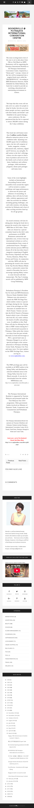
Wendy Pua (13, 41)
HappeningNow (10, 638)
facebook (9, 594)
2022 (8, 690)
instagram (24, 594)
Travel (7, 662)
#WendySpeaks (9, 616)
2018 (8, 700)
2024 (8, 685)
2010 (8, 791)
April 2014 (11, 730)
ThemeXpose (21, 805)
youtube (25, 601)
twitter (17, 594)
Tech (6, 652)
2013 (8, 784)
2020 (8, 695)
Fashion (7, 627)
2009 (8, 794)
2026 (8, 680)
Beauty (7, 623)
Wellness (8, 666)
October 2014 (12, 718)
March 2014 (12, 733)
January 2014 (12, 781)
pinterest (17, 601)
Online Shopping (10, 645)
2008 (8, 796)
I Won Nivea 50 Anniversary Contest (18, 776)
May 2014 (11, 728)
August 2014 (12, 720)
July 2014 (11, 723)
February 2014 (12, 778)
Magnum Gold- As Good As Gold (17, 773)
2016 (8, 705)
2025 (8, 682)
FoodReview (9, 634)
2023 (8, 687)
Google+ (9, 601)
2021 (8, 692)
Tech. (6, 655)
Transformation (10, 659)
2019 (8, 697)
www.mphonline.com (18, 356)
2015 (8, 708)
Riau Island (8, 648)
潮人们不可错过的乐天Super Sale (17, 741)
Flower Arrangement (11, 630)
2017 (8, 703)
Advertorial (9, 620)
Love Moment (9, 641)
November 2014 (13, 715)
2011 (8, 789)
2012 (8, 786)
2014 (8, 710)
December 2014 (13, 713)
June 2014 (11, 725)
